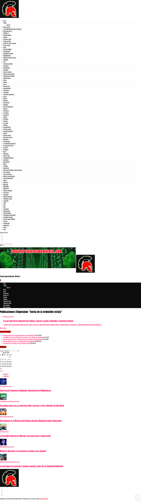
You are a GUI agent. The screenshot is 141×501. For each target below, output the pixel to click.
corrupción (6, 92)
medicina (5, 166)
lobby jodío (6, 154)
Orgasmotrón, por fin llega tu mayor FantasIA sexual (16, 343)
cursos (5, 96)
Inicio (4, 21)
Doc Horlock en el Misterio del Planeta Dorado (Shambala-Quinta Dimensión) (22, 339)
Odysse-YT (6, 295)
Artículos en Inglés (8, 64)
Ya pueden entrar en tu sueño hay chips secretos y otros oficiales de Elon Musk (23, 337)
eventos (5, 117)
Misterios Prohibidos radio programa (12, 170)
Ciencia (5, 82)
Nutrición (5, 184)
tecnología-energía (8, 217)
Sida (4, 207)
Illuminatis (6, 139)
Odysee (5, 297)
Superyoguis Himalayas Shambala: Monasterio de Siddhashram (19, 335)
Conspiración (6, 86)
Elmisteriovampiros (8, 107)
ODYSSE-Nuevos (7, 35)
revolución (5, 201)
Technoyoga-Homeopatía (9, 215)
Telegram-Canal (7, 39)
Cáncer (5, 80)
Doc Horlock (6, 103)
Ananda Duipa (6, 51)
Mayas (4, 164)
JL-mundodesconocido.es (9, 143)
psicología (5, 195)
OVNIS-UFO (6, 188)
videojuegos (6, 225)
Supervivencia (6, 211)
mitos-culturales (7, 174)
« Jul (1, 371)
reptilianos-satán (7, 199)
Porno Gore (6, 192)
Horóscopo (5, 293)
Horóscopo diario (7, 31)
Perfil (4, 47)
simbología (6, 209)
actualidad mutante (8, 53)
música (5, 180)
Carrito (8, 25)
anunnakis (5, 60)
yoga (4, 229)
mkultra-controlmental (9, 176)
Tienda (5, 23)
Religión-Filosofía (7, 197)
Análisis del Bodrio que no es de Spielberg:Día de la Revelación (19, 341)
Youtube (5, 37)
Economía (5, 105)
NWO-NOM (6, 186)
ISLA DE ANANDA (7, 49)
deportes (5, 100)
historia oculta (7, 135)
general (5, 133)
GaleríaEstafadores (8, 131)
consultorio (6, 90)
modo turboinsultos (8, 178)
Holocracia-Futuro (7, 137)
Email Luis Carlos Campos (9, 43)
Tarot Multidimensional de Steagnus (12, 29)
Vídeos (5, 227)
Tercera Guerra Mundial (9, 219)
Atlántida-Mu (6, 68)
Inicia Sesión (6, 305)
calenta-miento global (8, 74)
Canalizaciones (7, 78)
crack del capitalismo (8, 94)
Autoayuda (5, 70)
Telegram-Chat (7, 41)
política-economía (7, 190)
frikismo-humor (7, 129)
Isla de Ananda (7, 307)
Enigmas (5, 109)
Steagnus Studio (44, 499)
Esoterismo (6, 115)
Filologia (5, 125)
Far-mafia (5, 123)
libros (4, 152)
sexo (4, 205)
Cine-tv (5, 84)
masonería (5, 160)
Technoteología (7, 213)
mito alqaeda (6, 172)
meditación (6, 168)
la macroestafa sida (8, 145)
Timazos (5, 221)
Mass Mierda (6, 162)
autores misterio (7, 72)
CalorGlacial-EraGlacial (9, 76)
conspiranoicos (7, 88)
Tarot (4, 291)
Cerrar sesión (6, 45)
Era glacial (5, 113)
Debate (5, 98)
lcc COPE (5, 148)
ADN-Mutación (6, 56)
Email (4, 289)
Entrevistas (6, 111)
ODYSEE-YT (6, 33)
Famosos (5, 121)
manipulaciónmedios (8, 158)
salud (4, 203)
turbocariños (6, 223)
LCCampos (5, 150)
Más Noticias (3, 328)
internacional (6, 141)
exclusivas (5, 119)
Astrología (5, 66)
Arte (4, 62)
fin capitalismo (7, 127)
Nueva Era (5, 182)
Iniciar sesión (6, 27)
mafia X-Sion (6, 156)
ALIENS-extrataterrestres (9, 58)
